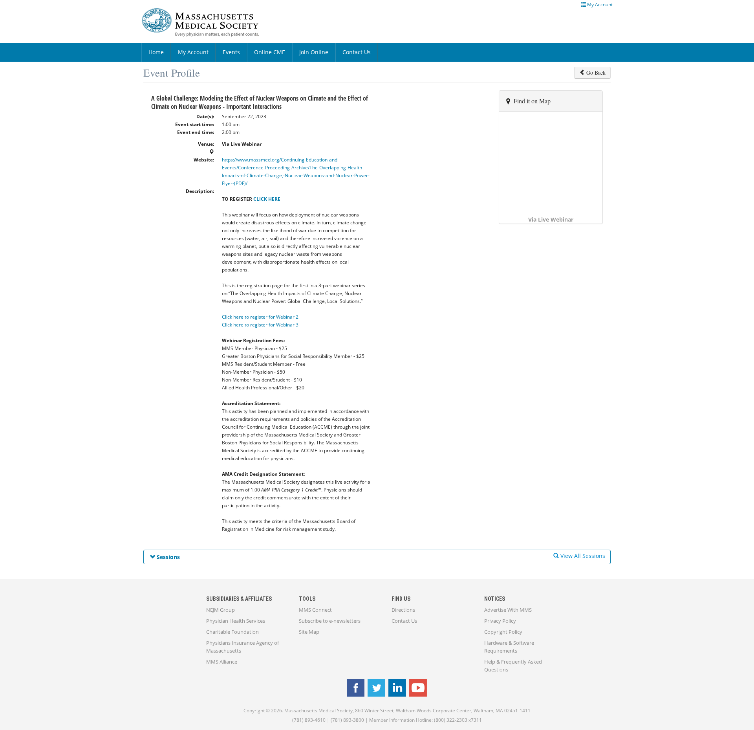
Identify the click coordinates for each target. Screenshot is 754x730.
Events (231, 52)
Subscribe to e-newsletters (330, 620)
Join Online (313, 52)
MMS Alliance (221, 661)
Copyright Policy (503, 631)
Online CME (269, 52)
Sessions (167, 557)
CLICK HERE (266, 199)
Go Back (595, 72)
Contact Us (356, 52)
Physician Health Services (235, 620)
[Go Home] (206, 22)
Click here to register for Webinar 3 (260, 324)
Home (156, 52)
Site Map (309, 631)
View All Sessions (582, 555)
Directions (403, 609)
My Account (193, 52)
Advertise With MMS (508, 609)
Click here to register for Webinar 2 (260, 317)
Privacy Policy (500, 620)
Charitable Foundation (232, 631)
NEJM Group (220, 609)
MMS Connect (315, 609)
